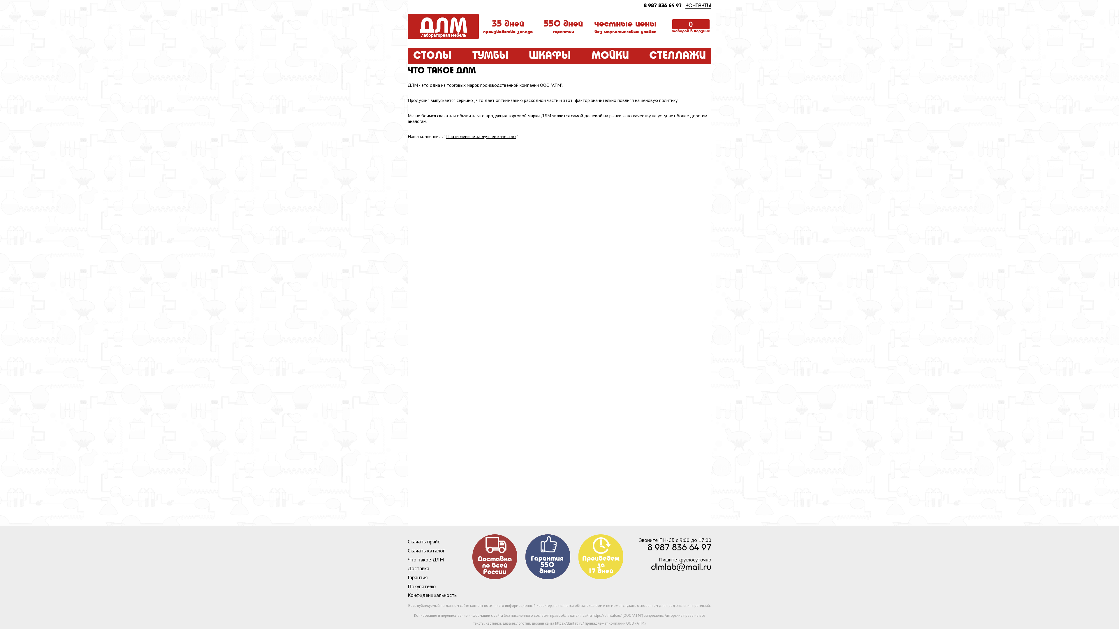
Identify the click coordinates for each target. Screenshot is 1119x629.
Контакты (698, 5)
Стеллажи (677, 56)
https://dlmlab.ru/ (607, 615)
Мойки (610, 56)
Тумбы (490, 56)
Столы (432, 56)
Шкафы (550, 56)
